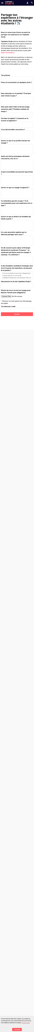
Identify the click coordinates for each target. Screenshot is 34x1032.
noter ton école (7, 53)
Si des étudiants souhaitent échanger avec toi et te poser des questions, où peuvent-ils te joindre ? (17, 268)
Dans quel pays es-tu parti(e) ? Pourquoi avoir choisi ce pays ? (16, 94)
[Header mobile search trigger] (32, 3)
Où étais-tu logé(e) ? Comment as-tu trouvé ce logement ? (14, 119)
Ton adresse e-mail (8, 306)
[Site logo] (10, 3)
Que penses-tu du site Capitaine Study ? (16, 281)
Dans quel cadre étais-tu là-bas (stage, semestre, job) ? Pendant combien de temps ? (15, 109)
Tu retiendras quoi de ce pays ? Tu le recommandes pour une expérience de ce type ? (16, 203)
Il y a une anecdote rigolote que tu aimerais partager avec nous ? (13, 233)
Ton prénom (5, 75)
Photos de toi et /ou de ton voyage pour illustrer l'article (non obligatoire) (16, 291)
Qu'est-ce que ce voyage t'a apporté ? (15, 187)
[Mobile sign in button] (27, 3)
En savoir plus (25, 1022)
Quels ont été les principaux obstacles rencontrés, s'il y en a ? (15, 157)
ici (13, 53)
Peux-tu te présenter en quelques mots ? (16, 82)
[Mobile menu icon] (2, 3)
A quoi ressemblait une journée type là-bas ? (17, 173)
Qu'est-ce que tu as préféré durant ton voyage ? (15, 142)
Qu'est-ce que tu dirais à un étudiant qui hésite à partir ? (16, 218)
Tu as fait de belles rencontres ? (13, 129)
